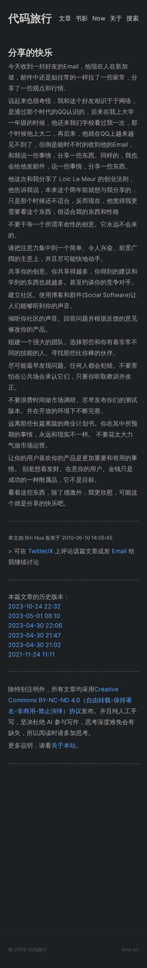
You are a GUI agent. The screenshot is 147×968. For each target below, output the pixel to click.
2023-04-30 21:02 (34, 644)
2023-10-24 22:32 (34, 606)
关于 (116, 18)
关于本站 (63, 745)
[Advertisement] (73, 849)
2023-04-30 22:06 (35, 625)
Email (119, 551)
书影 (82, 18)
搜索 (132, 18)
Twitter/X (40, 551)
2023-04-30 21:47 (34, 635)
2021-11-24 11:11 (31, 654)
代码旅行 (30, 18)
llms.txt (130, 949)
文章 (65, 18)
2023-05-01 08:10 (34, 615)
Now (98, 18)
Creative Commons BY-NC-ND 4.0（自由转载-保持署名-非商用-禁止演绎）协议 (70, 700)
